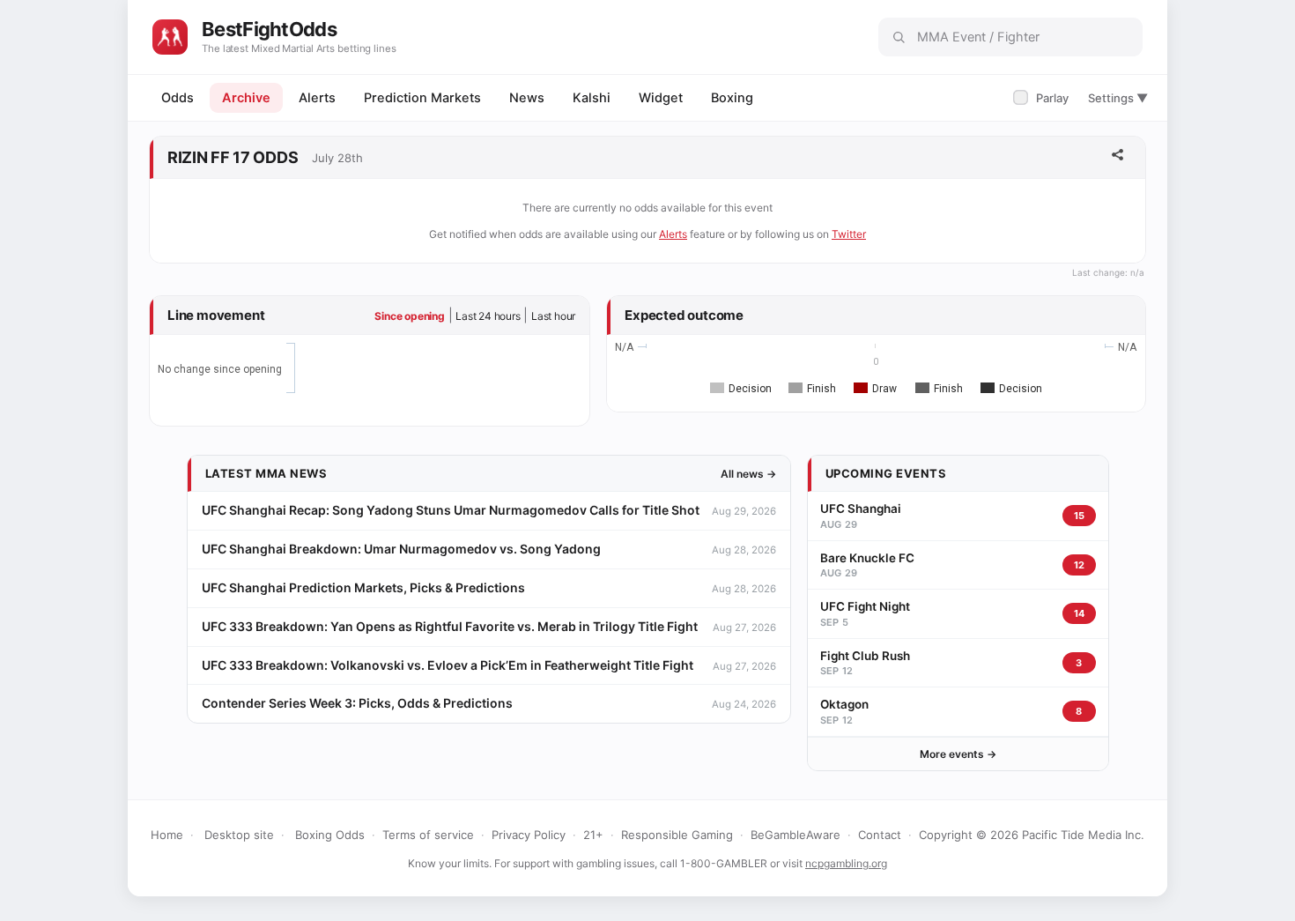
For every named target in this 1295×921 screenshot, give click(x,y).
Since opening (409, 316)
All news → (748, 473)
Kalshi (591, 98)
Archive (246, 98)
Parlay (1043, 98)
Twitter (849, 234)
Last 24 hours (487, 316)
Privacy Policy (529, 835)
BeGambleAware (795, 835)
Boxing (732, 98)
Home (167, 835)
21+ (593, 835)
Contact (879, 835)
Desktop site (239, 835)
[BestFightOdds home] (170, 37)
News (526, 98)
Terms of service (428, 835)
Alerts (317, 98)
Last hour (553, 316)
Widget (661, 98)
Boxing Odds (330, 835)
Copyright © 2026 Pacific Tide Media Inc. (1031, 835)
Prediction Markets (422, 98)
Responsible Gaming (677, 835)
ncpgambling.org (846, 863)
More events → (958, 754)
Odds (177, 98)
